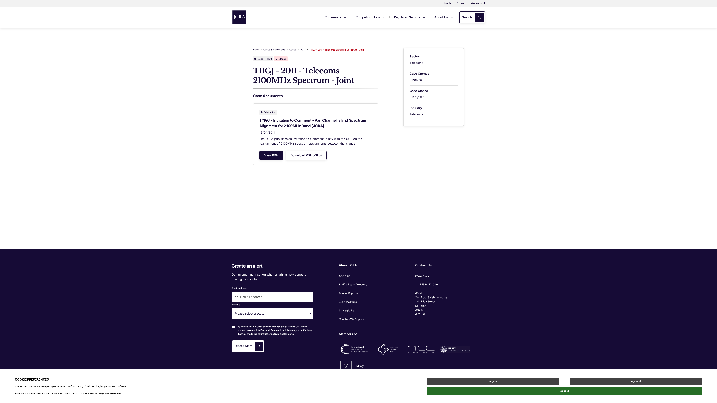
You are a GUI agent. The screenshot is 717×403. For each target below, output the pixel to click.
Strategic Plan (347, 310)
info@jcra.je (422, 275)
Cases (292, 49)
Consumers (333, 17)
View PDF (271, 155)
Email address (239, 288)
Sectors (236, 304)
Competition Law (368, 17)
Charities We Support (352, 319)
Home (256, 49)
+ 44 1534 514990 (426, 284)
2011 (302, 49)
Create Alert (243, 346)
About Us (441, 17)
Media (447, 3)
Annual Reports (348, 293)
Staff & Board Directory (353, 284)
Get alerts (476, 3)
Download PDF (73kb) (306, 155)
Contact (461, 3)
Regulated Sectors (407, 17)
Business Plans (348, 301)
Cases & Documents (274, 49)
